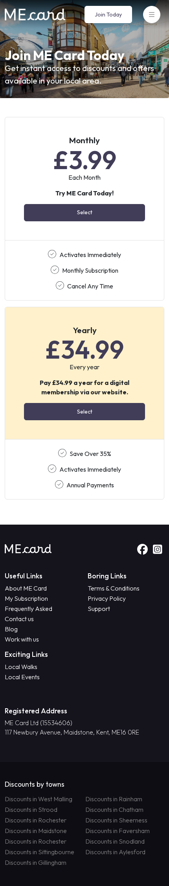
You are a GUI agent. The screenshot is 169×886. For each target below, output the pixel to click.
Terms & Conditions (114, 588)
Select (84, 212)
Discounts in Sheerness (116, 820)
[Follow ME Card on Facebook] (143, 550)
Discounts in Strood (31, 809)
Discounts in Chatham (114, 809)
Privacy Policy (107, 598)
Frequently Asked (28, 609)
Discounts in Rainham (113, 799)
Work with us (22, 639)
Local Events (22, 677)
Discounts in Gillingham (35, 862)
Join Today (108, 14)
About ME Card (26, 588)
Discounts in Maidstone (36, 831)
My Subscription (26, 598)
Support (99, 609)
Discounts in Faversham (117, 831)
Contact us (19, 619)
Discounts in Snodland (115, 841)
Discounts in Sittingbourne (39, 852)
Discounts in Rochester (35, 820)
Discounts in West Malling (38, 799)
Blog (11, 629)
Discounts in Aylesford (115, 852)
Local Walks (21, 667)
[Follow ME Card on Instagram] (157, 550)
